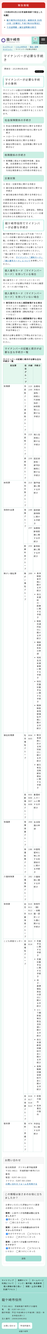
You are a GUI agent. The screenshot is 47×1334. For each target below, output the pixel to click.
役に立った (13, 1219)
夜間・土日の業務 (34, 1286)
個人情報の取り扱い (13, 1286)
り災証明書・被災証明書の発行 (21, 27)
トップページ (8, 47)
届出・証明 (34, 47)
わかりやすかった (16, 1233)
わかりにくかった (27, 1236)
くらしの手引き (21, 47)
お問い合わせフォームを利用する (21, 1183)
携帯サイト (23, 1280)
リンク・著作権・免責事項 (30, 1283)
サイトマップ (8, 1280)
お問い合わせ (10, 1325)
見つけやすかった (16, 1248)
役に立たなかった (20, 1222)
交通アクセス (9, 1289)
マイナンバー (8, 49)
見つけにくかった (27, 1251)
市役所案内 (25, 1325)
